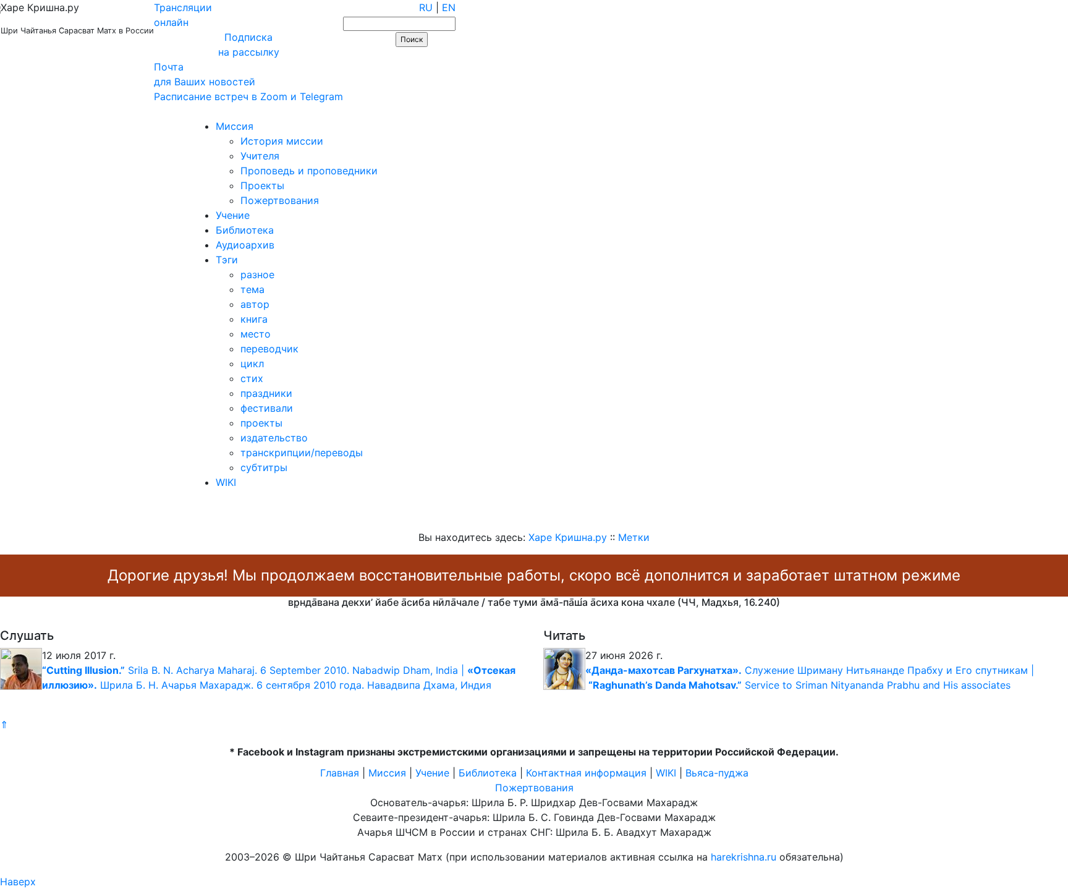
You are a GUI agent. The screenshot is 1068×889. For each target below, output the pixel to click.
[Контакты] (88, 111)
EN (449, 7)
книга (254, 319)
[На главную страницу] (16, 111)
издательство (274, 438)
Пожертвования (279, 200)
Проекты (262, 185)
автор (254, 304)
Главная (339, 773)
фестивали (266, 408)
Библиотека (245, 230)
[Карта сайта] (52, 111)
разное (257, 274)
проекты (261, 423)
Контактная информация (586, 773)
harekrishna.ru (743, 857)
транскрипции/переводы (301, 452)
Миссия (234, 126)
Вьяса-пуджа (716, 773)
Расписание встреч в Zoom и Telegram (248, 96)
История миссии (281, 141)
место (255, 334)
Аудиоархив (245, 245)
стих (251, 378)
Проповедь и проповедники (309, 170)
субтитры (263, 467)
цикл (252, 363)
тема (252, 289)
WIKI (226, 482)
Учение (233, 215)
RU (426, 7)
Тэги (227, 259)
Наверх (18, 881)
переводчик (269, 348)
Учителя (259, 156)
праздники (266, 393)
